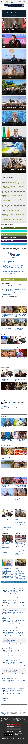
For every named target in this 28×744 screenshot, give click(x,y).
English (20, 1)
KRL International (5, 283)
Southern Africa (5, 558)
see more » (4, 700)
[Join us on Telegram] (13, 731)
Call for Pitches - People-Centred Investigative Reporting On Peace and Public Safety (14, 290)
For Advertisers (10, 726)
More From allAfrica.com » (19, 275)
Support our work (10, 724)
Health (3, 416)
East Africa (4, 533)
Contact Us (19, 738)
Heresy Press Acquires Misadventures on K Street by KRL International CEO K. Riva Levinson (14, 285)
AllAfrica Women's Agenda (9, 240)
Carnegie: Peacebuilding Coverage (10, 230)
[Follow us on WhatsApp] (17, 731)
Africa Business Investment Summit (9, 296)
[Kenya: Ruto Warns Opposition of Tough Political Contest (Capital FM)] (7, 538)
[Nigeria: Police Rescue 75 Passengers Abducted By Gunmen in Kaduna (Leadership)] (20, 562)
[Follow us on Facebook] (8, 731)
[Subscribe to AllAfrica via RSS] (20, 731)
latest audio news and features (14, 407)
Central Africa (18, 509)
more (24, 221)
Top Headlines (7, 177)
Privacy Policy (12, 738)
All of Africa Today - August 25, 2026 (10, 179)
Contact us (2, 714)
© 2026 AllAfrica (4, 738)
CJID (3, 288)
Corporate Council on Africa (10, 237)
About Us (25, 738)
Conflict (3, 304)
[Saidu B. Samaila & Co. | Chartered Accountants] (14, 5)
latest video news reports (12, 402)
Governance (4, 474)
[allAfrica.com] (14, 254)
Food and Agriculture (6, 445)
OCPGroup (4, 234)
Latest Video (4, 400)
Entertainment (5, 367)
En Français (23, 1)
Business (3, 334)
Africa (3, 509)
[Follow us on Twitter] (10, 731)
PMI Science (5, 244)
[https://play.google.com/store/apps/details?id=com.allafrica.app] (8, 734)
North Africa (17, 533)
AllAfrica (9, 2)
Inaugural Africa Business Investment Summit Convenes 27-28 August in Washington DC (14, 298)
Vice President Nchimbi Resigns (10, 192)
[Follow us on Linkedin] (15, 731)
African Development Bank (9, 227)
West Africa (17, 558)
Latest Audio (4, 406)
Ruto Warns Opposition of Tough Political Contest (13, 190)
